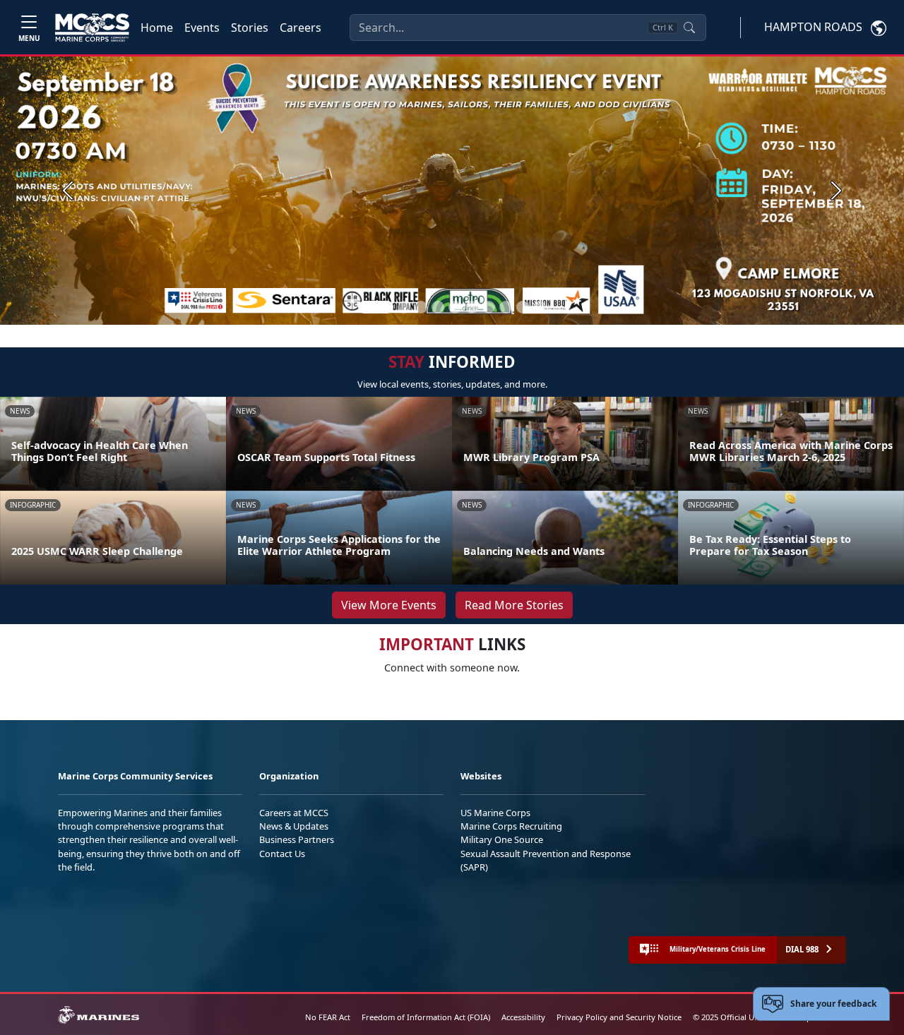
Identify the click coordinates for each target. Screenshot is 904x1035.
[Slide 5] (454, 307)
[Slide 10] (539, 307)
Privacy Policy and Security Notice (619, 1017)
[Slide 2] (404, 307)
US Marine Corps (495, 812)
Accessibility (523, 1017)
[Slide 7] (488, 307)
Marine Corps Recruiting (511, 826)
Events (202, 27)
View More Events (388, 605)
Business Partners (296, 839)
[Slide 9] (522, 307)
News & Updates (293, 826)
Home (157, 27)
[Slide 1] (375, 307)
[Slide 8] (505, 307)
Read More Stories (514, 605)
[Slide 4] (438, 307)
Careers (300, 27)
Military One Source (501, 839)
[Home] (92, 27)
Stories (249, 27)
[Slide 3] (421, 307)
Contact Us (282, 853)
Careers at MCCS (293, 812)
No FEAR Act (327, 1017)
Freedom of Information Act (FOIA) (426, 1017)
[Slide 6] (471, 307)
